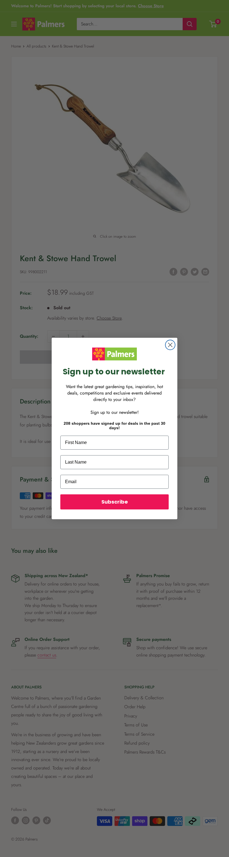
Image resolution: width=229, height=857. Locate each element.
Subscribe (114, 501)
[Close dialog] (170, 345)
